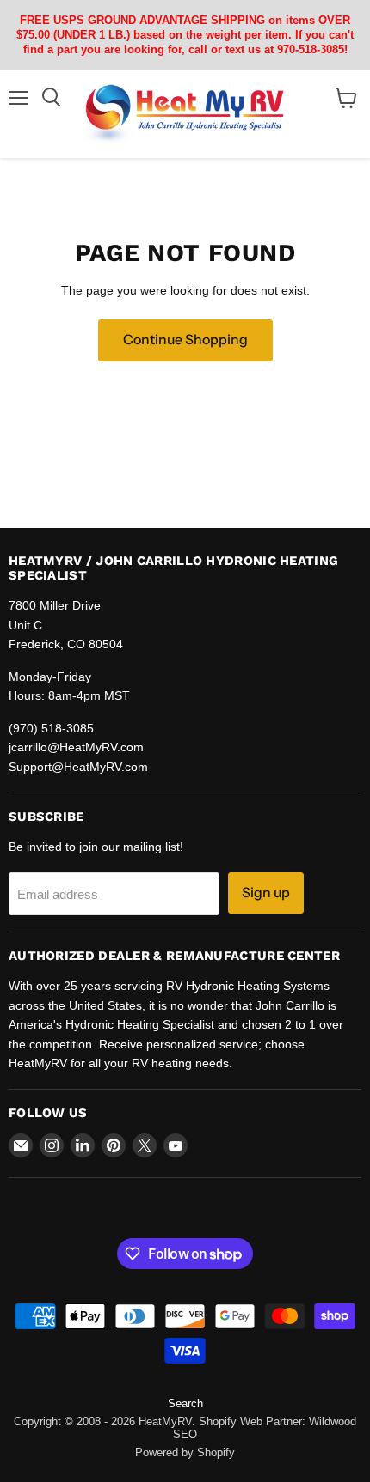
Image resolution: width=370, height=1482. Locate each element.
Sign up (266, 892)
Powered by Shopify (185, 1452)
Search (185, 1403)
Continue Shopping (185, 339)
